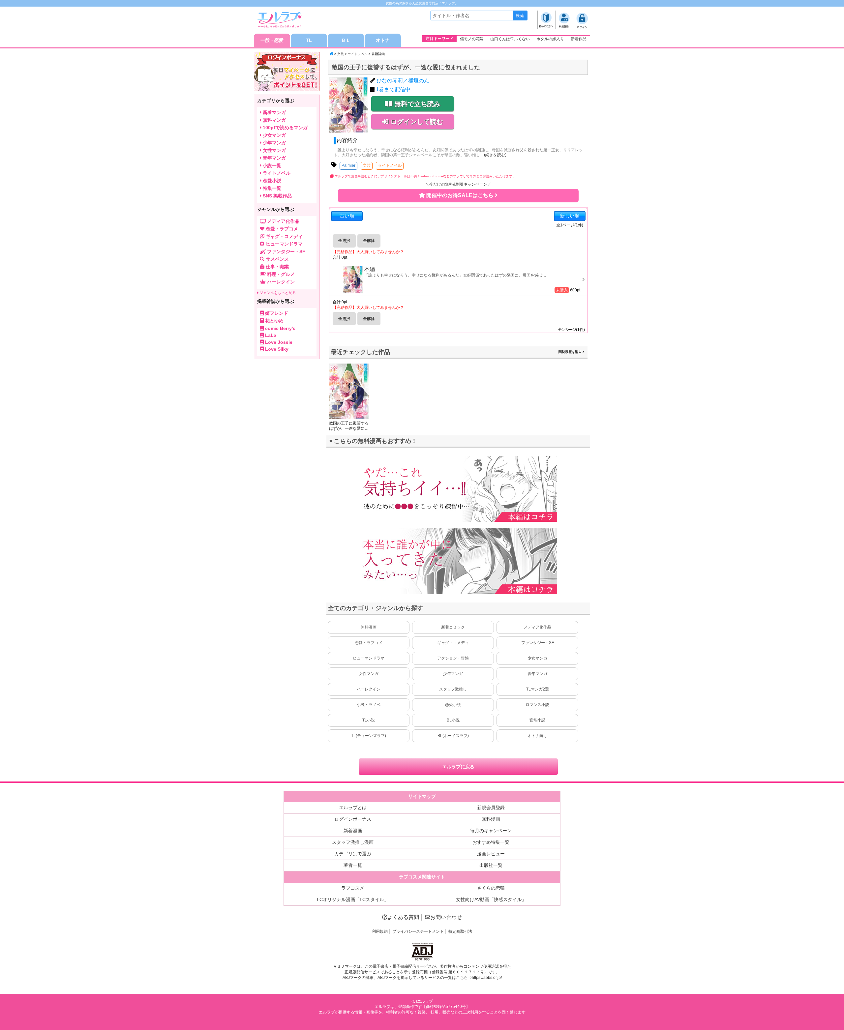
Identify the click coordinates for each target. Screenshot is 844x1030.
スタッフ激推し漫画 (353, 842)
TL (309, 40)
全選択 (344, 240)
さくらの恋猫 (491, 888)
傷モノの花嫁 (472, 39)
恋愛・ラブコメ (368, 642)
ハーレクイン (368, 689)
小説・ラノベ (368, 704)
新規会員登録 (491, 807)
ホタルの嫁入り (550, 39)
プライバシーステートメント (418, 931)
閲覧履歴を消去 (570, 352)
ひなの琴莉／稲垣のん (403, 80)
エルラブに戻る (458, 766)
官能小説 (537, 720)
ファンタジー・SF (537, 642)
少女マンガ (537, 658)
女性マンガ (368, 673)
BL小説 (453, 720)
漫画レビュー (491, 853)
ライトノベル (358, 54)
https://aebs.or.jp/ (487, 977)
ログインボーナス (352, 819)
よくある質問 (403, 917)
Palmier (348, 165)
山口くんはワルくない (510, 39)
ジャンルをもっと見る (277, 293)
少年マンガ (453, 673)
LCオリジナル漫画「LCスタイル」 (353, 899)
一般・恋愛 (272, 40)
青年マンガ (537, 673)
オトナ (383, 40)
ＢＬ (345, 40)
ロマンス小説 (537, 704)
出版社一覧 (490, 865)
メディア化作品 (537, 627)
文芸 (340, 54)
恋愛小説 (453, 704)
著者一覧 (353, 865)
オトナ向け (537, 735)
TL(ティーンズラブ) (368, 735)
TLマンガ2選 (537, 689)
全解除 (369, 240)
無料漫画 (369, 627)
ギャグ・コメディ (453, 642)
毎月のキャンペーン (491, 830)
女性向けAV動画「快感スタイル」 (491, 899)
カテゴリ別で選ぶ (352, 853)
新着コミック (453, 627)
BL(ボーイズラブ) (453, 735)
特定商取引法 (460, 931)
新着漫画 (353, 830)
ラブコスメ (352, 888)
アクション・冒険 (453, 658)
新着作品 (579, 39)
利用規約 (380, 931)
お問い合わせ (446, 917)
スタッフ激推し (453, 689)
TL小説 (368, 720)
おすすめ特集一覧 (490, 842)
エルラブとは (353, 807)
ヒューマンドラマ (368, 658)
